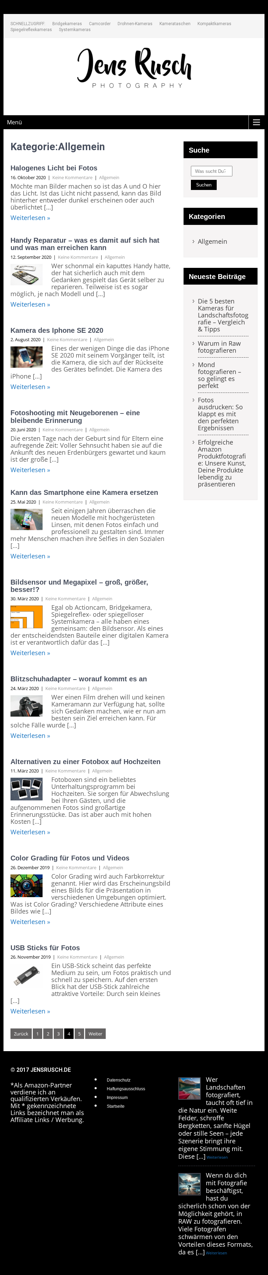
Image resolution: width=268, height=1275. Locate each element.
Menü (14, 122)
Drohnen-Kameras (135, 24)
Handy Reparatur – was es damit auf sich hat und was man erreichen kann (84, 243)
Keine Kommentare (72, 177)
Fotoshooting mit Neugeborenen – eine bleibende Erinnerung (75, 416)
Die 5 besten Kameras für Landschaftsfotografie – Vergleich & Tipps (223, 315)
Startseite (116, 1106)
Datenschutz (119, 1080)
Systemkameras (75, 30)
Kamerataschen (175, 24)
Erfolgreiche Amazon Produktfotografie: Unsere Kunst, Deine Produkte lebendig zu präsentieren (222, 463)
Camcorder (100, 24)
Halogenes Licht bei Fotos (53, 168)
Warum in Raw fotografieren (219, 347)
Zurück (21, 1034)
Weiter (95, 1034)
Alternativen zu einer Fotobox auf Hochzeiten (85, 761)
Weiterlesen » (30, 217)
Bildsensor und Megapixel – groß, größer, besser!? (79, 585)
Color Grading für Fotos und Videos (69, 858)
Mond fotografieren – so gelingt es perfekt (219, 375)
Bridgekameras (67, 24)
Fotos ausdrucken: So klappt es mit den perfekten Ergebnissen (220, 414)
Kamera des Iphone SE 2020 (56, 330)
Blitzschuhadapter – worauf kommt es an (78, 679)
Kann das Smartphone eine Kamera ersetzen (84, 492)
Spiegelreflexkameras (31, 30)
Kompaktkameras (214, 24)
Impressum (117, 1097)
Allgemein (109, 177)
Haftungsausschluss (126, 1088)
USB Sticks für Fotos (45, 948)
